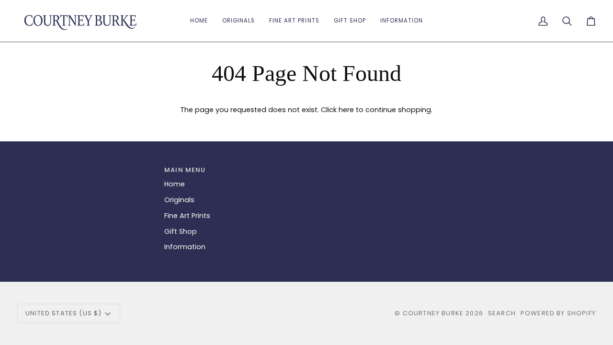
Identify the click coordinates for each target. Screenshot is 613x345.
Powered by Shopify (558, 313)
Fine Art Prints (187, 215)
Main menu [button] (185, 169)
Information (184, 247)
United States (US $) (63, 313)
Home (174, 184)
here (346, 110)
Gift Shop (180, 231)
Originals (179, 200)
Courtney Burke (433, 313)
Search (502, 313)
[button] (350, 21)
